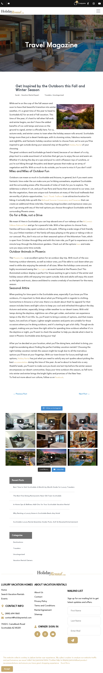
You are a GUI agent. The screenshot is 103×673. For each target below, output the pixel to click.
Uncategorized (58, 95)
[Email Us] (9, 3)
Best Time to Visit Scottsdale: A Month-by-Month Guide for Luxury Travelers (43, 487)
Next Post (84, 394)
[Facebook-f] (88, 3)
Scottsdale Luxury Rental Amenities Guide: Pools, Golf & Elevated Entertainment (45, 522)
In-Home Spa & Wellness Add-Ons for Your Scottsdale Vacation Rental (41, 504)
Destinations (18, 542)
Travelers (48, 95)
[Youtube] (99, 3)
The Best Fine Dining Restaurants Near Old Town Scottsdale (37, 496)
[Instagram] (93, 3)
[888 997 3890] (3, 3)
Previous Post (20, 394)
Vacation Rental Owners (23, 560)
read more (65, 663)
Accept (7, 669)
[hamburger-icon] (97, 10)
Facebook (59, 377)
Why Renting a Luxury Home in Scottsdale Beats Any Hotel (36, 513)
